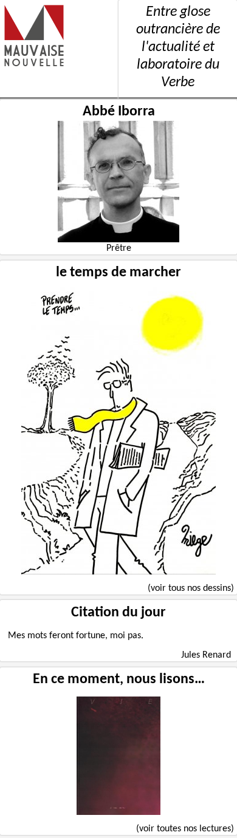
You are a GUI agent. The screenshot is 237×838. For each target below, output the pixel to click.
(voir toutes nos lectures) (185, 829)
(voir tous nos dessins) (191, 588)
